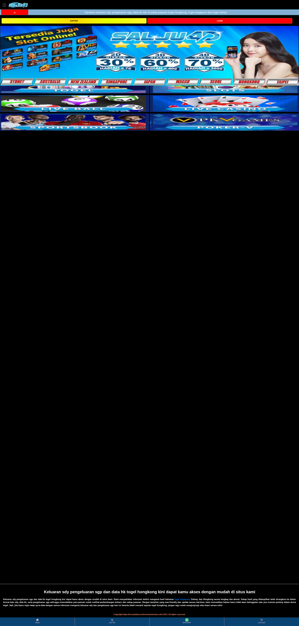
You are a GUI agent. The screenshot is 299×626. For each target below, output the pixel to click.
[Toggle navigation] (4, 5)
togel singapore (182, 599)
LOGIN (220, 21)
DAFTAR (74, 21)
